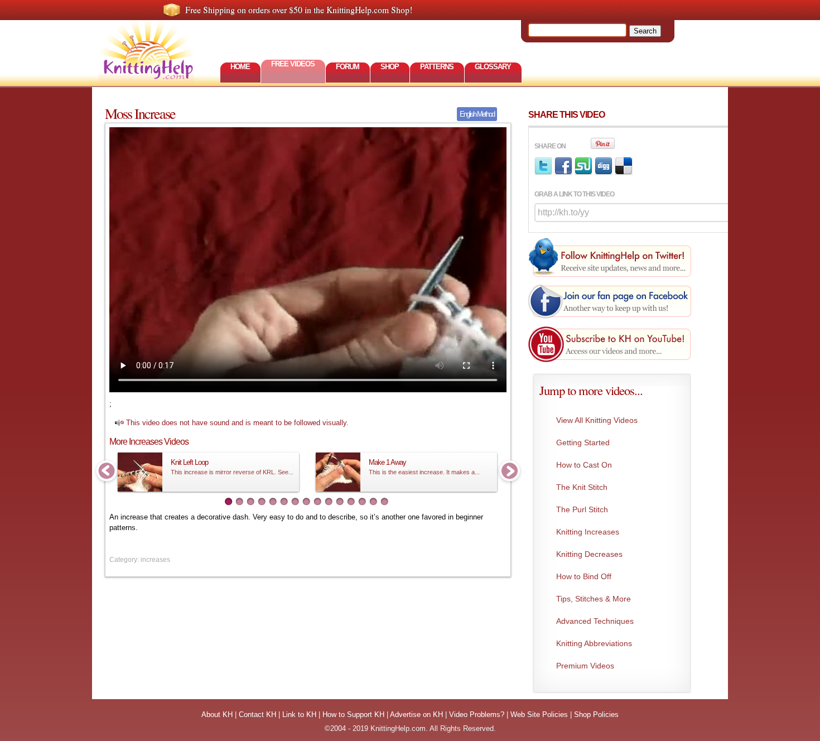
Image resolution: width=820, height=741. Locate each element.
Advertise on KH (416, 714)
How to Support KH (353, 714)
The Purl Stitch (582, 509)
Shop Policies (596, 714)
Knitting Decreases (589, 554)
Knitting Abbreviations (594, 643)
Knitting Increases (587, 531)
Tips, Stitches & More (593, 598)
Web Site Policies (539, 714)
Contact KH (257, 714)
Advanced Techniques (595, 621)
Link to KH (299, 714)
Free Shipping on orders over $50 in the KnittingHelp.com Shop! (298, 9)
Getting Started (583, 442)
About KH (217, 714)
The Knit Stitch (581, 487)
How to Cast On (584, 464)
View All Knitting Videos (597, 420)
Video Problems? (476, 714)
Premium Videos (585, 665)
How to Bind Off (583, 576)
